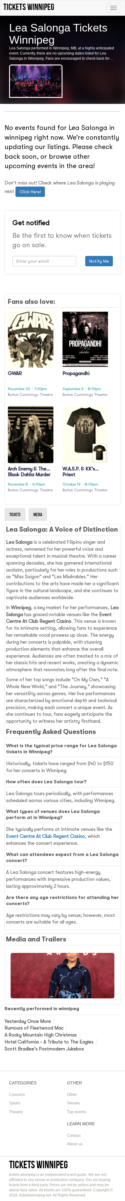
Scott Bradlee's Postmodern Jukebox (44, 1049)
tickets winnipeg (38, 1164)
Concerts (17, 1094)
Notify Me (99, 261)
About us (75, 1144)
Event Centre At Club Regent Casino (45, 836)
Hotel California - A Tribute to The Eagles (49, 1042)
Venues (73, 1103)
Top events (76, 1112)
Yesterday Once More (28, 1021)
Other (72, 1094)
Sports (15, 1103)
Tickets (15, 514)
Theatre (15, 1112)
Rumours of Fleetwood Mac (34, 1028)
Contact (74, 1135)
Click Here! (30, 191)
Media (37, 514)
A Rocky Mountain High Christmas (41, 1035)
